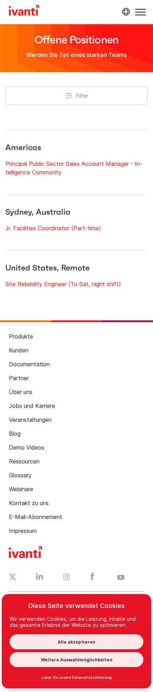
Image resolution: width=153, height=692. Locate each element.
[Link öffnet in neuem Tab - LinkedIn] (39, 578)
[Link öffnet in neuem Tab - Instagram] (66, 578)
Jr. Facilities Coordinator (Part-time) (53, 228)
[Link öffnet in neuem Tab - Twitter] (12, 577)
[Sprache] (125, 11)
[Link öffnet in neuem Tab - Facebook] (92, 578)
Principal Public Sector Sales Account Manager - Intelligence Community (73, 168)
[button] (140, 12)
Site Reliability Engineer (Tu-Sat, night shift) (63, 284)
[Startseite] (24, 11)
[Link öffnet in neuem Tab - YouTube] (121, 577)
